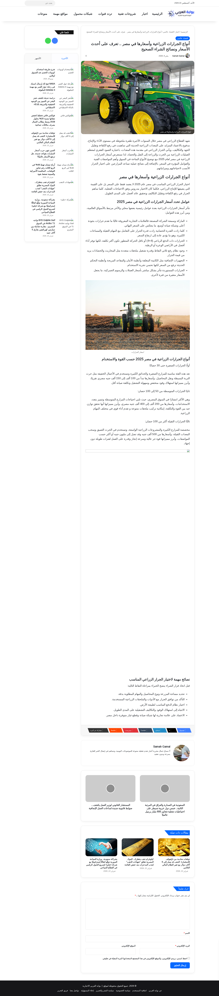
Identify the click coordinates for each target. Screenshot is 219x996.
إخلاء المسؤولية (87, 990)
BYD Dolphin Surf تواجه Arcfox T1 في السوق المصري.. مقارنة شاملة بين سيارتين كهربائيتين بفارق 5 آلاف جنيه (43, 226)
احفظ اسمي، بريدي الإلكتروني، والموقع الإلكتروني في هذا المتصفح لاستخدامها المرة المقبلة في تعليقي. (144, 958)
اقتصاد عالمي (168, 32)
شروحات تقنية (127, 13)
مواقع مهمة (60, 13)
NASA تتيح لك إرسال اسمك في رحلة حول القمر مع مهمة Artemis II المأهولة (42, 86)
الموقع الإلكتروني (129, 946)
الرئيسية (157, 13)
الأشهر (38, 58)
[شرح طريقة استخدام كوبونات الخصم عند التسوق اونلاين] (65, 73)
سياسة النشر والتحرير (105, 990)
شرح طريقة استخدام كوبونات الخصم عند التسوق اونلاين (43, 72)
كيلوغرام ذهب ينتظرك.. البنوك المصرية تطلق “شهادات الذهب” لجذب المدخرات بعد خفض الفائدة (139, 862)
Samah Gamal (178, 56)
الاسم (187, 933)
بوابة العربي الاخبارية (92, 986)
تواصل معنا (74, 990)
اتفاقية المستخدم (139, 990)
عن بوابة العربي (155, 990)
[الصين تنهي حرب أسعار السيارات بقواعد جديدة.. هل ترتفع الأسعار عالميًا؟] (65, 154)
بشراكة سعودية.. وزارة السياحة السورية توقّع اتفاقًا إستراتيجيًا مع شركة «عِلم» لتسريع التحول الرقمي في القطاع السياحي (43, 205)
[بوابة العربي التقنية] (181, 13)
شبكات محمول (83, 13)
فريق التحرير (62, 990)
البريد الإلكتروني (182, 946)
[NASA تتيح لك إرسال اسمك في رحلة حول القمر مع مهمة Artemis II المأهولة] (65, 87)
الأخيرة (65, 58)
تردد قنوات (105, 13)
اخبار (145, 13)
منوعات (42, 13)
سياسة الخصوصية (123, 990)
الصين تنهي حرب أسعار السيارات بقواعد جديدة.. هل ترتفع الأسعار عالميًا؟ (43, 153)
